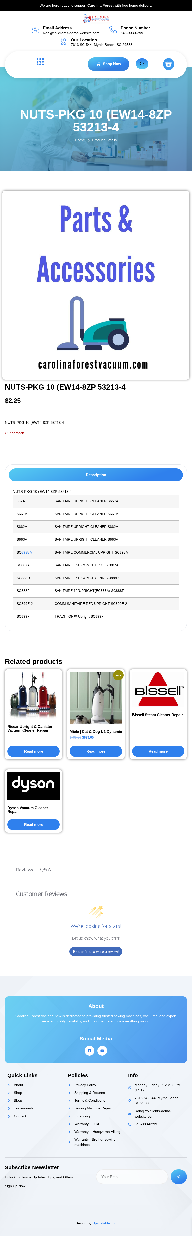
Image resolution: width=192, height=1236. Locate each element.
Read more (33, 751)
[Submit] (179, 1176)
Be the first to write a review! (96, 951)
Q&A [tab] (45, 869)
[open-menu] (39, 62)
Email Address (57, 28)
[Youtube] (102, 1051)
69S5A (27, 552)
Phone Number (135, 28)
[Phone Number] (113, 29)
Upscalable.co (103, 1223)
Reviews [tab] (24, 869)
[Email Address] (35, 29)
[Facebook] (89, 1051)
